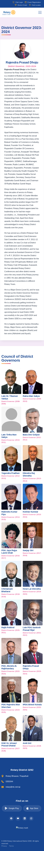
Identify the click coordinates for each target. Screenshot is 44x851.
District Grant (22, 5)
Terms (11, 846)
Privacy (4, 846)
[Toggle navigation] (40, 12)
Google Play (14, 808)
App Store (34, 808)
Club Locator (36, 5)
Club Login (19, 2)
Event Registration (34, 2)
